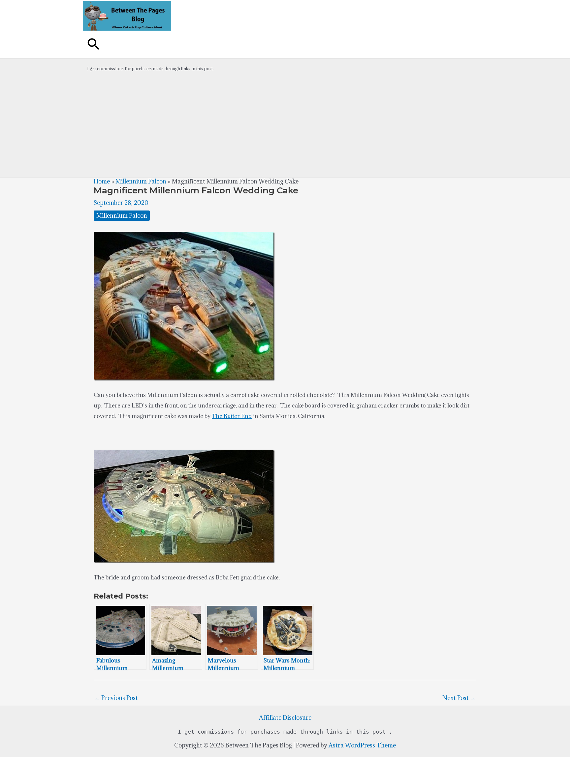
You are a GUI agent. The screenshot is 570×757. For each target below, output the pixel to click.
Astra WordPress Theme (362, 745)
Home (102, 181)
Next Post (459, 698)
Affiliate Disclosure (285, 717)
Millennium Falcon (140, 181)
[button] (93, 45)
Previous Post (116, 698)
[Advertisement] (285, 128)
